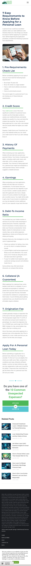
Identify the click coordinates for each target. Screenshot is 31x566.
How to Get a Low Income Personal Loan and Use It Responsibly (19, 475)
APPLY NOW (15, 403)
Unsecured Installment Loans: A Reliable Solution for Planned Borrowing (20, 426)
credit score (8, 111)
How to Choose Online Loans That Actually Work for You (20, 455)
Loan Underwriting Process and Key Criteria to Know (20, 435)
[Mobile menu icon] (27, 2)
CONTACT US (15, 409)
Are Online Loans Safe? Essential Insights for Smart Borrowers (20, 445)
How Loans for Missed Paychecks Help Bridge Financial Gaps (19, 465)
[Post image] (6, 426)
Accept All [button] (15, 562)
